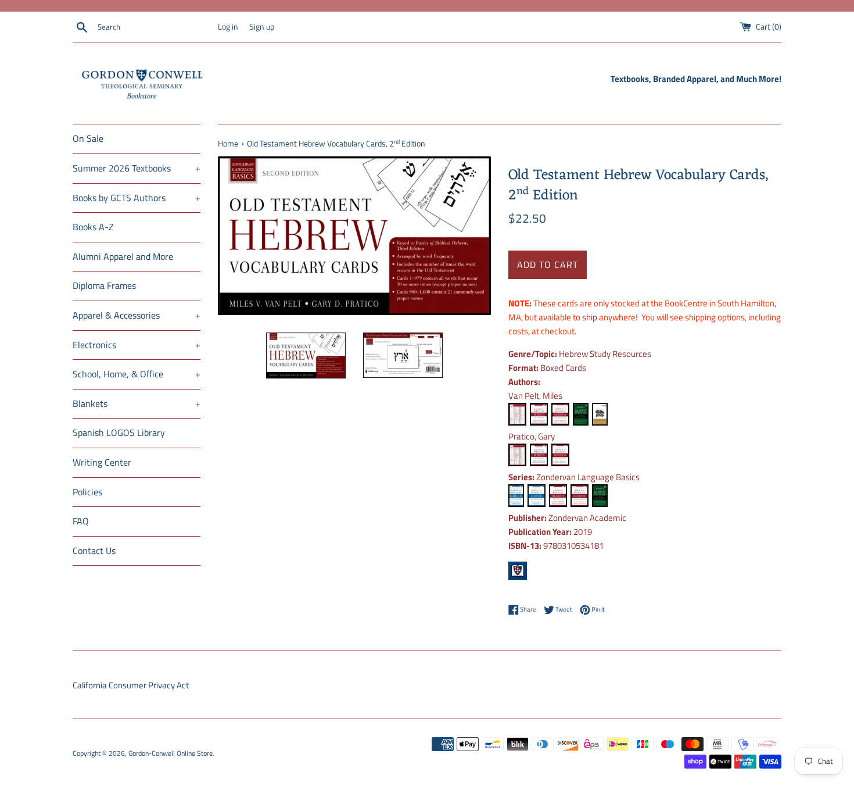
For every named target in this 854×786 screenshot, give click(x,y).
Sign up (261, 27)
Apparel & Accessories (136, 315)
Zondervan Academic (587, 517)
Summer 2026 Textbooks (136, 168)
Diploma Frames (104, 285)
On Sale (88, 138)
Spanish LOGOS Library (119, 433)
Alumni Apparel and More (123, 256)
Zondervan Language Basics (588, 477)
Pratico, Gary (531, 436)
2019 (582, 531)
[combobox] (155, 27)
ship (589, 317)
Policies (87, 492)
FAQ (81, 521)
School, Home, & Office (136, 374)
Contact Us (94, 551)
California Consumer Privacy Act (131, 685)
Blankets (136, 403)
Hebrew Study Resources (605, 353)
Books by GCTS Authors (136, 198)
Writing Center (102, 462)
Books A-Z (93, 227)
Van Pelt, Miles (535, 395)
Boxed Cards (563, 367)
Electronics (136, 345)
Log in (228, 27)
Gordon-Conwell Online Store (170, 753)
